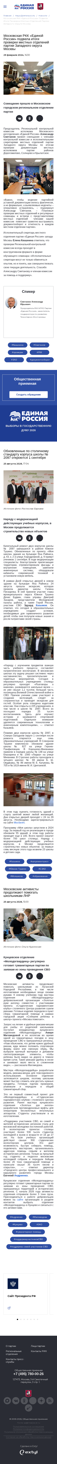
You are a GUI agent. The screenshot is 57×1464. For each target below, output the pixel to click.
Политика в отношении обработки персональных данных (28, 1433)
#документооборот (40, 359)
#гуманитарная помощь (28, 1232)
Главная (7, 15)
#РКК (39, 352)
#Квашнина (18, 345)
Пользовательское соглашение (28, 1426)
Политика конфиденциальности (28, 1429)
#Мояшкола (16, 876)
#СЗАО (42, 869)
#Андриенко (16, 1217)
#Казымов (14, 861)
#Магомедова (40, 1217)
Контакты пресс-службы (15, 1360)
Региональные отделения (14, 1352)
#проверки (17, 352)
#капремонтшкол (39, 861)
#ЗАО (14, 359)
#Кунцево (17, 1224)
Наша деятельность (25, 15)
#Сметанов (39, 345)
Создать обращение (28, 394)
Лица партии (38, 1346)
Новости (43, 15)
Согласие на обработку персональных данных (28, 1437)
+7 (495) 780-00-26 (28, 1374)
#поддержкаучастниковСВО (28, 1239)
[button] (17, 1319)
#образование (40, 876)
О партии (11, 1346)
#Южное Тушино (17, 869)
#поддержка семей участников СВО (29, 1246)
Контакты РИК (39, 1351)
